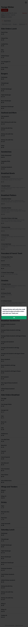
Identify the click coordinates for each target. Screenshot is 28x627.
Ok (14, 317)
